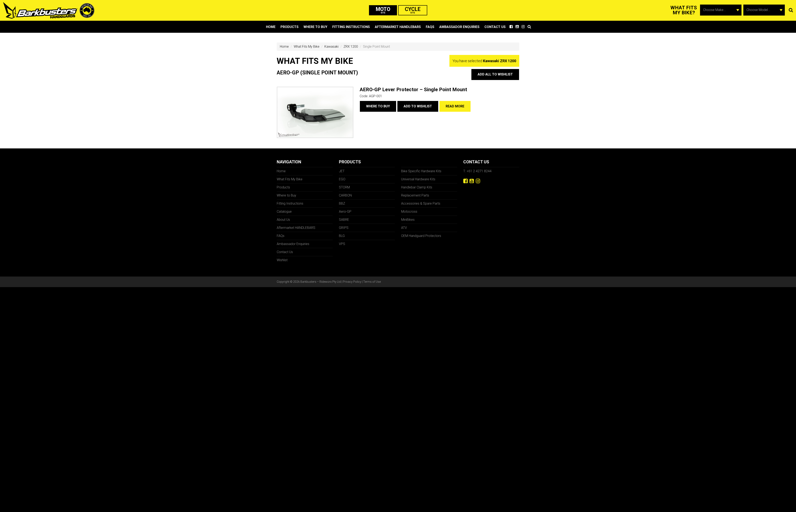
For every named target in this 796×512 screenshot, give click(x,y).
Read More (455, 106)
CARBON (345, 195)
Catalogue (284, 212)
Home (270, 27)
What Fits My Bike (306, 47)
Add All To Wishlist (495, 74)
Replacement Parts (415, 195)
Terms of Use (372, 281)
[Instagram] (478, 181)
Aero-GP (345, 212)
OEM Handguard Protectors (421, 236)
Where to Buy (315, 27)
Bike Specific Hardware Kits (421, 171)
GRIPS (343, 228)
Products (289, 27)
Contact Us (495, 27)
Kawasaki (331, 47)
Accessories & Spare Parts (420, 203)
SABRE (344, 220)
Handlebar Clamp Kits (416, 187)
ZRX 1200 (350, 47)
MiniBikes (408, 220)
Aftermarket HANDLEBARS (398, 27)
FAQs (430, 27)
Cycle (413, 10)
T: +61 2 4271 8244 (477, 171)
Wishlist (282, 260)
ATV (404, 228)
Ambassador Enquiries (459, 27)
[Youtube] (472, 181)
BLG (342, 236)
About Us (283, 220)
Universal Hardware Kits (418, 179)
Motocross (409, 212)
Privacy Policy (352, 281)
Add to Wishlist (418, 106)
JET (342, 171)
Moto (383, 10)
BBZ (342, 203)
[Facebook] (465, 181)
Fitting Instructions (351, 27)
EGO (342, 179)
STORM (344, 187)
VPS (342, 244)
